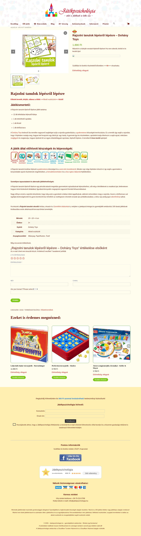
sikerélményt (115, 197)
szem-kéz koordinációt (68, 169)
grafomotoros (81, 133)
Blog (52, 24)
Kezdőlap (14, 24)
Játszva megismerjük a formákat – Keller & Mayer (109, 367)
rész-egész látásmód (73, 172)
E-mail (75, 280)
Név (12, 280)
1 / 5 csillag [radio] (12, 258)
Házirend (74, 528)
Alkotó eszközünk (49, 99)
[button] (114, 23)
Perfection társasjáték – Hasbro (64, 366)
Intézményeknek (78, 24)
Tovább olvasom (18, 377)
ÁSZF (77, 449)
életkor (105, 510)
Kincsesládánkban (76, 512)
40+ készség (63, 24)
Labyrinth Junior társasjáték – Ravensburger (28, 366)
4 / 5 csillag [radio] (20, 258)
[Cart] (128, 24)
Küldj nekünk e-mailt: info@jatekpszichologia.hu (70, 501)
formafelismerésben (54, 172)
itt (107, 66)
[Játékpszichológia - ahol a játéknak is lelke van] (70, 16)
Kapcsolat (84, 449)
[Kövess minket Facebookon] (70, 461)
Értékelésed (16, 262)
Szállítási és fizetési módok (63, 449)
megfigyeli (14, 138)
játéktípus (114, 510)
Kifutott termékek (24, 27)
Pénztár (106, 24)
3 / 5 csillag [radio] (17, 258)
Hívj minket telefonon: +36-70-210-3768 (70, 498)
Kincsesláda (42, 24)
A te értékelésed (18, 255)
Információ (93, 24)
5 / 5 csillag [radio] (23, 258)
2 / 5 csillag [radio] (15, 258)
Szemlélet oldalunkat (61, 206)
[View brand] (74, 32)
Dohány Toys (17, 133)
